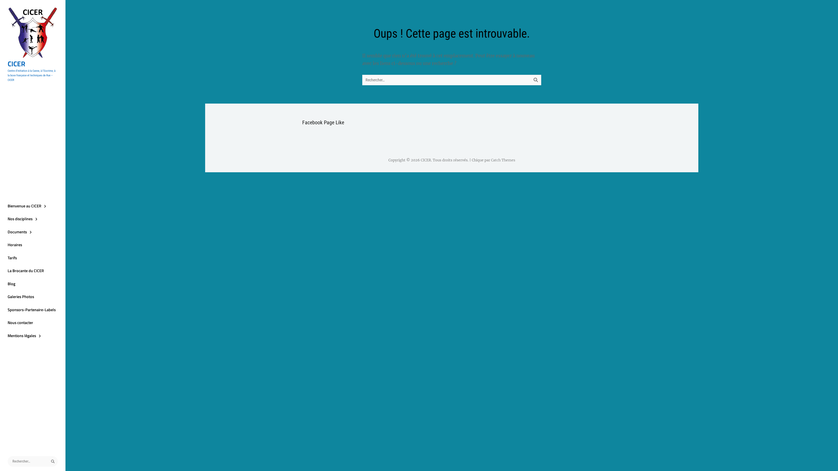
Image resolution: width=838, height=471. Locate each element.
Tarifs (12, 258)
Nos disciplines (20, 219)
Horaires (15, 245)
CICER (16, 63)
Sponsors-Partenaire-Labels (32, 310)
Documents (17, 232)
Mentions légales (22, 336)
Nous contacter (20, 323)
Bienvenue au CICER (24, 206)
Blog (11, 284)
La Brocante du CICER (26, 271)
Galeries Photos (21, 297)
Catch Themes (503, 160)
